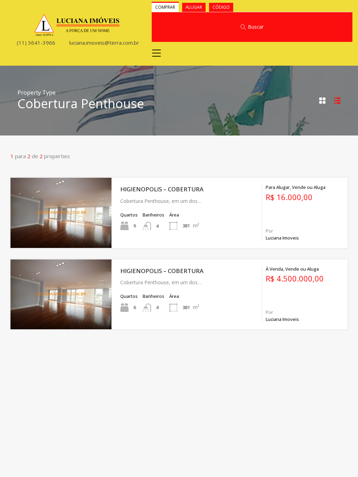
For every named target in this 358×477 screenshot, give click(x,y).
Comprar (165, 7)
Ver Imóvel (61, 233)
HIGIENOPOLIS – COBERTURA (161, 189)
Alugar (194, 7)
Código (221, 7)
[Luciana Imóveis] (77, 33)
